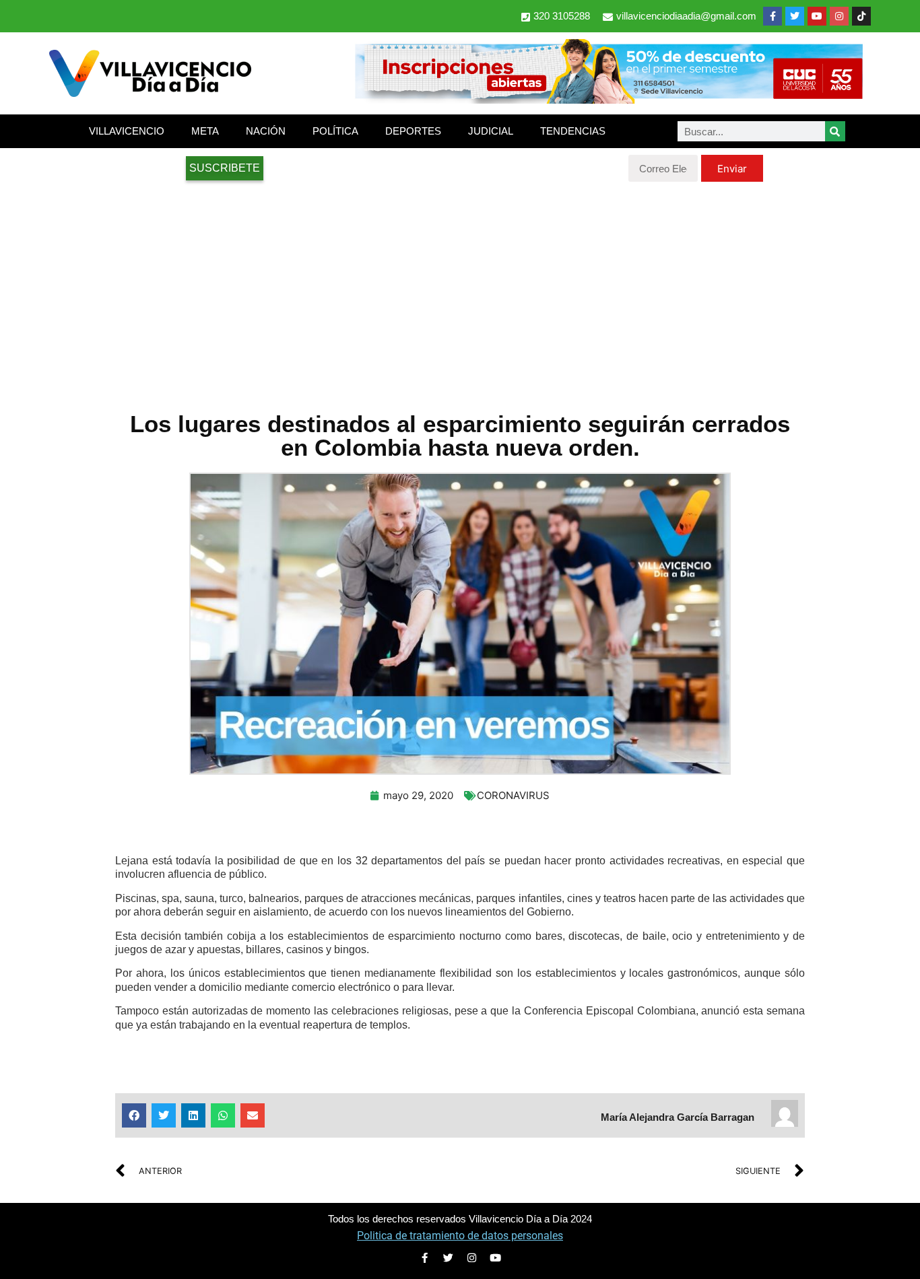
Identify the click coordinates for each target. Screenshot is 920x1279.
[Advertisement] (460, 289)
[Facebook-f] (772, 16)
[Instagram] (839, 16)
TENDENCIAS (572, 131)
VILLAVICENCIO (126, 131)
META (205, 131)
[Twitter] (794, 16)
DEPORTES (413, 131)
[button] (134, 1115)
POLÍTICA (335, 131)
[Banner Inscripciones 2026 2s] (608, 99)
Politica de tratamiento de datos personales (460, 1235)
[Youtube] (817, 16)
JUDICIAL (490, 131)
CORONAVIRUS (513, 795)
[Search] (835, 131)
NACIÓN (266, 131)
